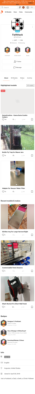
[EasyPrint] (20, 7)
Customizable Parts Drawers (12, 268)
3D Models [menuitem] (8, 12)
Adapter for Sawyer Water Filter (13, 188)
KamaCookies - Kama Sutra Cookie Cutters (14, 116)
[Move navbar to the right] (33, 12)
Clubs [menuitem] (21, 12)
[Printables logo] (2, 12)
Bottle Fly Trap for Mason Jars (13, 152)
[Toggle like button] (3, 119)
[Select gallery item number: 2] (18, 184)
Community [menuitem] (28, 12)
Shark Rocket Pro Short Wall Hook (14, 304)
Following (21, 43)
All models (30, 85)
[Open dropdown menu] (32, 26)
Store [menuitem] (15, 12)
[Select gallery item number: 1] (16, 184)
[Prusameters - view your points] (23, 7)
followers (13, 43)
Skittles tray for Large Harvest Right (15, 231)
